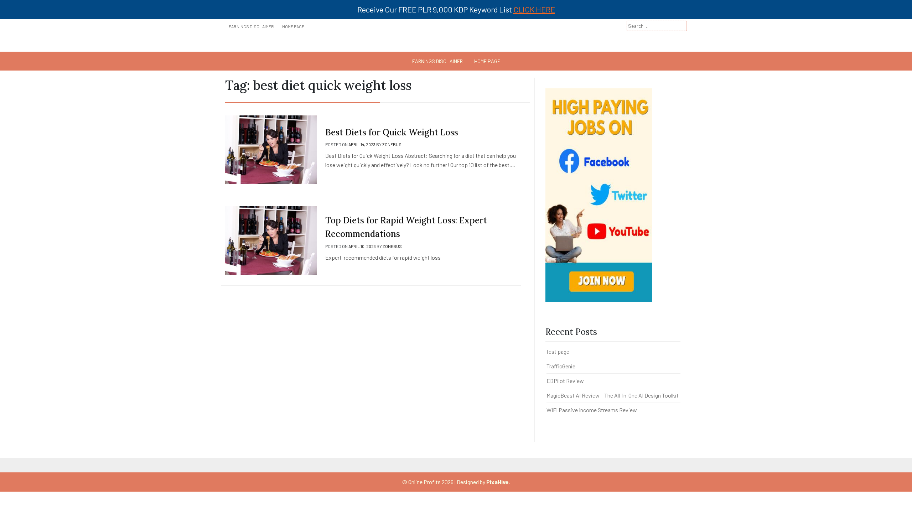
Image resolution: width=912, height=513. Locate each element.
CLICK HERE (534, 9)
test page (557, 351)
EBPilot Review (565, 380)
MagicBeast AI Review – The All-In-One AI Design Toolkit (612, 395)
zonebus (391, 144)
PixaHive (497, 481)
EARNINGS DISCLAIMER (251, 26)
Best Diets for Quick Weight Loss (391, 132)
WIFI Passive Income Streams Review (591, 409)
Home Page (293, 26)
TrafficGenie (560, 366)
